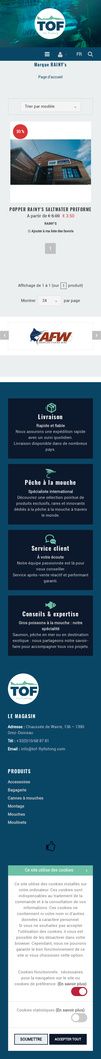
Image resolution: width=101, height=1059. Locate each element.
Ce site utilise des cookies (49, 870)
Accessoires (19, 781)
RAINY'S (50, 224)
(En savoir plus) (72, 983)
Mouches (16, 814)
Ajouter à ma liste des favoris (52, 231)
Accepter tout (68, 1039)
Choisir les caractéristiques (53, 197)
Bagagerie (17, 790)
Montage (16, 806)
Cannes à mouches (25, 798)
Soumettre (31, 1039)
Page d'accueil (50, 77)
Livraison (50, 416)
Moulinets (17, 822)
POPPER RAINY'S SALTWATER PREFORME (50, 209)
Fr (79, 54)
